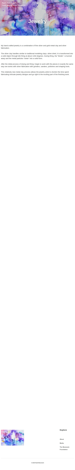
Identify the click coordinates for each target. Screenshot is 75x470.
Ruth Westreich (9, 3)
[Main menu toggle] (70, 4)
